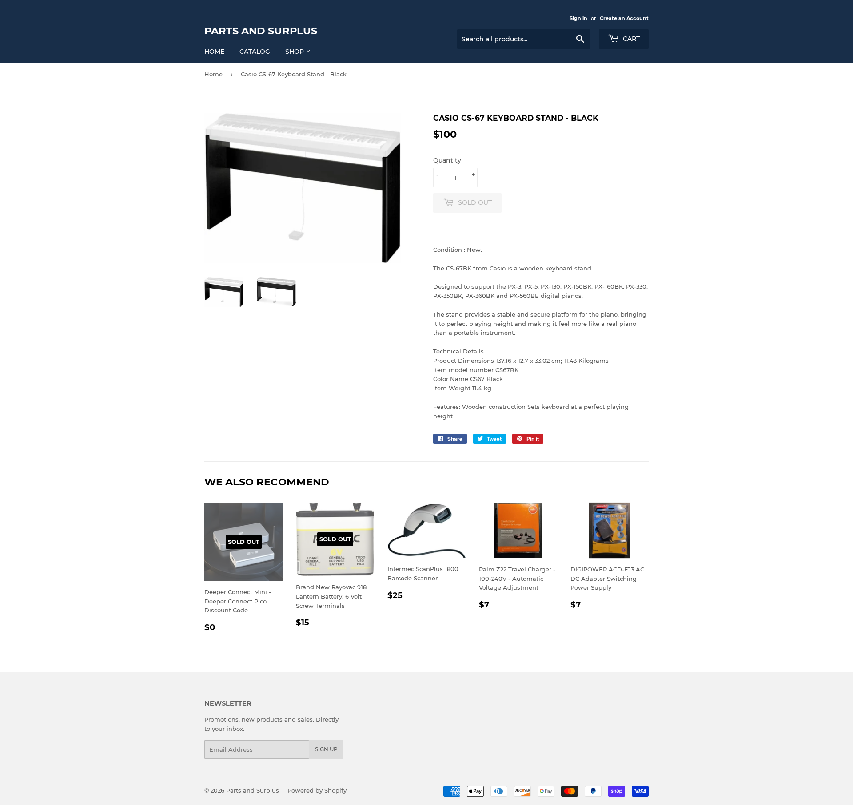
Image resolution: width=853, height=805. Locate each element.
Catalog (254, 52)
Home (214, 52)
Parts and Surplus (260, 30)
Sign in (578, 18)
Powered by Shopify (317, 790)
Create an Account (624, 18)
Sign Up (326, 749)
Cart (630, 39)
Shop (295, 52)
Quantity (447, 160)
